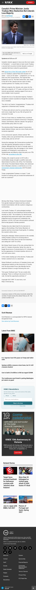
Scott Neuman (9, 16)
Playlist (5, 572)
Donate (30, 2)
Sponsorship (22, 559)
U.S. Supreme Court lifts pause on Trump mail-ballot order (17, 358)
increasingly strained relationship (12, 168)
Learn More (18, 452)
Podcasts (5, 576)
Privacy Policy (22, 405)
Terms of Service (23, 571)
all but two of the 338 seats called (15, 71)
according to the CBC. (15, 154)
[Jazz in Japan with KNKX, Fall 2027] (10, 499)
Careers (21, 555)
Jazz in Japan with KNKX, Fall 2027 (10, 507)
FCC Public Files (23, 578)
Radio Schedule (7, 569)
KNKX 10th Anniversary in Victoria (18, 440)
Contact (5, 559)
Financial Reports (23, 562)
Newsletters (6, 579)
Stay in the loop (18, 403)
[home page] (8, 3)
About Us (5, 555)
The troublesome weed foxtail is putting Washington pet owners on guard (17, 379)
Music (7, 395)
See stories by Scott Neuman (10, 321)
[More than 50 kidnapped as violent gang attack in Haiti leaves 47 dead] (26, 470)
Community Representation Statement (23, 567)
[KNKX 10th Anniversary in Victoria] (18, 424)
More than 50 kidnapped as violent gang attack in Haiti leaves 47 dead (24, 481)
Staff (4, 562)
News (14, 395)
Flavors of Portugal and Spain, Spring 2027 (24, 509)
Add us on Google (27, 53)
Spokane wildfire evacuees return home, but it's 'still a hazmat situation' (17, 366)
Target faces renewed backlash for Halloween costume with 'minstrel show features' (10, 482)
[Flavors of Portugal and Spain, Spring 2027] (26, 499)
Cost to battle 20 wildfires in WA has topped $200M (17, 373)
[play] (3, 588)
